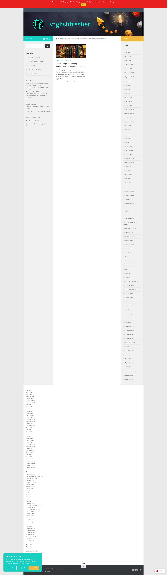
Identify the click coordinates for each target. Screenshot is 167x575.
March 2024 (128, 146)
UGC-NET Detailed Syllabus (35, 61)
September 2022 (129, 203)
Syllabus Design (36, 117)
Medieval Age (129, 314)
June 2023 (128, 183)
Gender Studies (129, 277)
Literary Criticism (130, 297)
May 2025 (128, 89)
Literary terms (129, 302)
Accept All (34, 568)
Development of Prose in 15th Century (36, 93)
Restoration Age (129, 346)
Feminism (127, 273)
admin (27, 117)
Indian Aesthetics (129, 285)
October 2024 (129, 117)
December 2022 (129, 191)
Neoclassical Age (129, 326)
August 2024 (128, 126)
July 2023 (127, 179)
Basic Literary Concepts (34, 69)
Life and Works (129, 293)
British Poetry (128, 249)
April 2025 (128, 93)
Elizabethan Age (129, 265)
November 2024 (129, 113)
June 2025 (128, 85)
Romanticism (128, 354)
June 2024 (128, 134)
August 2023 (128, 175)
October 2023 (129, 166)
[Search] (47, 46)
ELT (57, 60)
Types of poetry (129, 363)
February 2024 (129, 150)
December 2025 (129, 73)
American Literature (130, 228)
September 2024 (129, 122)
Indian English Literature (132, 289)
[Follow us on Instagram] (47, 39)
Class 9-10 (128, 253)
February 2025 (129, 101)
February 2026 (129, 64)
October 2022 (129, 199)
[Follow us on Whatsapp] (49, 39)
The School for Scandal (32, 91)
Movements (128, 322)
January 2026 (128, 69)
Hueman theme (46, 571)
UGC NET (61, 60)
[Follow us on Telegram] (44, 39)
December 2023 (129, 158)
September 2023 (129, 170)
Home (83, 563)
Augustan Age (129, 232)
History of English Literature (133, 281)
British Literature (129, 244)
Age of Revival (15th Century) (34, 476)
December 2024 (129, 109)
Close (83, 5)
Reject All (22, 568)
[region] (22, 562)
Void (37, 120)
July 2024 (127, 130)
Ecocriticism (128, 261)
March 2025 (128, 97)
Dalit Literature (129, 257)
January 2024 (128, 154)
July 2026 (127, 52)
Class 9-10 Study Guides (34, 73)
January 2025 (128, 105)
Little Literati (31, 65)
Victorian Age (129, 379)
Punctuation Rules (130, 342)
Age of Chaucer (129, 218)
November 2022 (129, 195)
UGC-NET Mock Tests (34, 57)
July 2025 (127, 81)
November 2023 (129, 162)
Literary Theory (129, 306)
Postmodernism (129, 338)
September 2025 (129, 77)
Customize (11, 568)
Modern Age (128, 318)
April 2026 (128, 60)
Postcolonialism (129, 330)
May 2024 (128, 138)
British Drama (129, 240)
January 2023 (128, 187)
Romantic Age (129, 350)
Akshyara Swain (30, 106)
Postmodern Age (129, 334)
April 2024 (128, 142)
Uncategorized (129, 375)
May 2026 (128, 56)
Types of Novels (129, 359)
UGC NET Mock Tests (131, 371)
